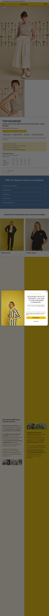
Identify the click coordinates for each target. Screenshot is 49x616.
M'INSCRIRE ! (36, 317)
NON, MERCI (36, 321)
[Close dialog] (46, 291)
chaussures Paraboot (41, 305)
